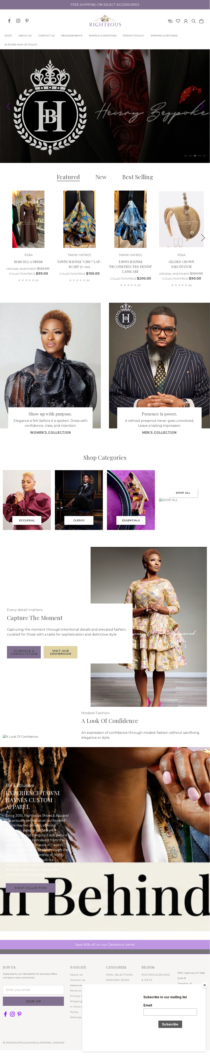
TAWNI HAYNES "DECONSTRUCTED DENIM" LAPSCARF (130, 267)
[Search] (194, 20)
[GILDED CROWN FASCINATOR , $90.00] (181, 219)
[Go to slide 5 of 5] (204, 155)
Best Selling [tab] (137, 177)
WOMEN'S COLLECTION (50, 432)
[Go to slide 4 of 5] (199, 155)
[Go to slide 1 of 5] (185, 155)
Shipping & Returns (164, 35)
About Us (25, 35)
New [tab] (101, 177)
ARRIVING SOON (117, 979)
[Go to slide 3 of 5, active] (195, 155)
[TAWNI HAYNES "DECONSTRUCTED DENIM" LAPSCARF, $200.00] (130, 219)
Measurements (71, 35)
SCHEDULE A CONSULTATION (23, 652)
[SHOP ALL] (183, 500)
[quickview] (44, 204)
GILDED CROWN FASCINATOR (181, 264)
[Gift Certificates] (170, 20)
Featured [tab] (68, 177)
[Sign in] (186, 20)
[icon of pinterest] (27, 21)
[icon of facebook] (9, 21)
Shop (8, 35)
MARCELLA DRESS (28, 262)
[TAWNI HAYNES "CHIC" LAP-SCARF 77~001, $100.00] (79, 219)
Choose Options (28, 236)
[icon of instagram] (18, 21)
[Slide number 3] (105, 106)
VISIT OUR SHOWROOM (60, 652)
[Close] (205, 985)
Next (202, 106)
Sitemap (76, 1017)
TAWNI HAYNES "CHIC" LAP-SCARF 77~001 (79, 264)
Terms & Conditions (102, 35)
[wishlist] (178, 20)
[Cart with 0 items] (201, 20)
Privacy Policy (133, 35)
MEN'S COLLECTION (159, 432)
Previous (8, 106)
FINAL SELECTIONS (119, 974)
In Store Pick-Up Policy (21, 44)
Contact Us (46, 35)
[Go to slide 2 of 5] (190, 155)
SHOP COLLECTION (31, 888)
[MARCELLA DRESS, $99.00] (28, 219)
